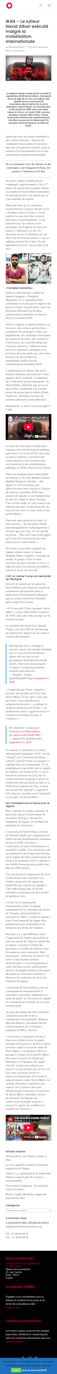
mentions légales (14, 1341)
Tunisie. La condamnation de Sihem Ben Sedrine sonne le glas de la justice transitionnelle (28, 1177)
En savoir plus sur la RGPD (34, 1370)
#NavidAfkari (32, 731)
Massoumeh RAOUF (17, 47)
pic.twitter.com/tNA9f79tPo (25, 734)
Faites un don (13, 1307)
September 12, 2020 (20, 742)
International (43, 47)
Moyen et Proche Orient (15, 51)
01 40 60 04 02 (14, 1266)
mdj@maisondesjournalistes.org (24, 1226)
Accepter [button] (16, 1370)
